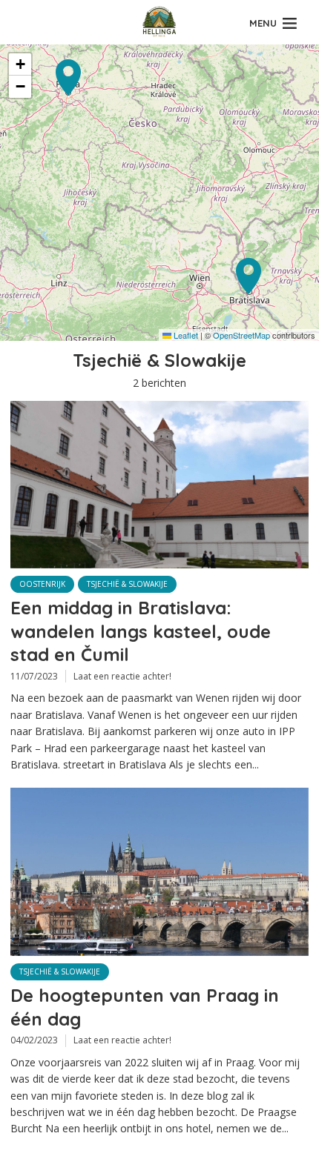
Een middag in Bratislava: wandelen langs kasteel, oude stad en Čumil (140, 631)
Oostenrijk (42, 584)
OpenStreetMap (241, 335)
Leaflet (184, 335)
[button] (249, 292)
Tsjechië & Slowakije (127, 584)
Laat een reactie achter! (122, 676)
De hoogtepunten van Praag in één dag (144, 1006)
